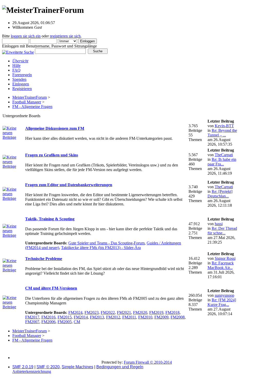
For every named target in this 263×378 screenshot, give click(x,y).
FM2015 (65, 317)
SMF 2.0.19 (22, 367)
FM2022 (108, 312)
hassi (219, 224)
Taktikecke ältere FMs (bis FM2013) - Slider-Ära (101, 247)
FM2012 (113, 317)
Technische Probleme (43, 258)
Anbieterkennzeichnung (31, 371)
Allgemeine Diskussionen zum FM (54, 128)
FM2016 (48, 317)
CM (77, 322)
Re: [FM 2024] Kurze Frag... (222, 302)
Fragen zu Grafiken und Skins (51, 155)
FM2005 (65, 322)
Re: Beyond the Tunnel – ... (222, 132)
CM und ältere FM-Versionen (51, 288)
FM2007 (32, 322)
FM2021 (124, 312)
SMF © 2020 (48, 367)
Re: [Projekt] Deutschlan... (220, 193)
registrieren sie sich (65, 36)
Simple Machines (77, 367)
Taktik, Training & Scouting (49, 219)
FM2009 (161, 317)
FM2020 (140, 312)
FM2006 (48, 322)
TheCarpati (224, 155)
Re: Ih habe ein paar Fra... (222, 161)
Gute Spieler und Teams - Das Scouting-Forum (106, 243)
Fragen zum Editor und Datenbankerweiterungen (68, 185)
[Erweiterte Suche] (18, 51)
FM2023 (91, 312)
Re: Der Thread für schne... (222, 230)
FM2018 (172, 312)
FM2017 (32, 317)
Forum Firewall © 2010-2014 (148, 362)
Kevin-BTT (224, 126)
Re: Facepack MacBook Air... (221, 265)
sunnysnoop (224, 295)
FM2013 (97, 317)
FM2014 (81, 317)
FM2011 (129, 317)
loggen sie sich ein (26, 36)
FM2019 (156, 312)
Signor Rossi (225, 258)
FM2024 (75, 312)
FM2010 (145, 317)
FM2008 (178, 317)
